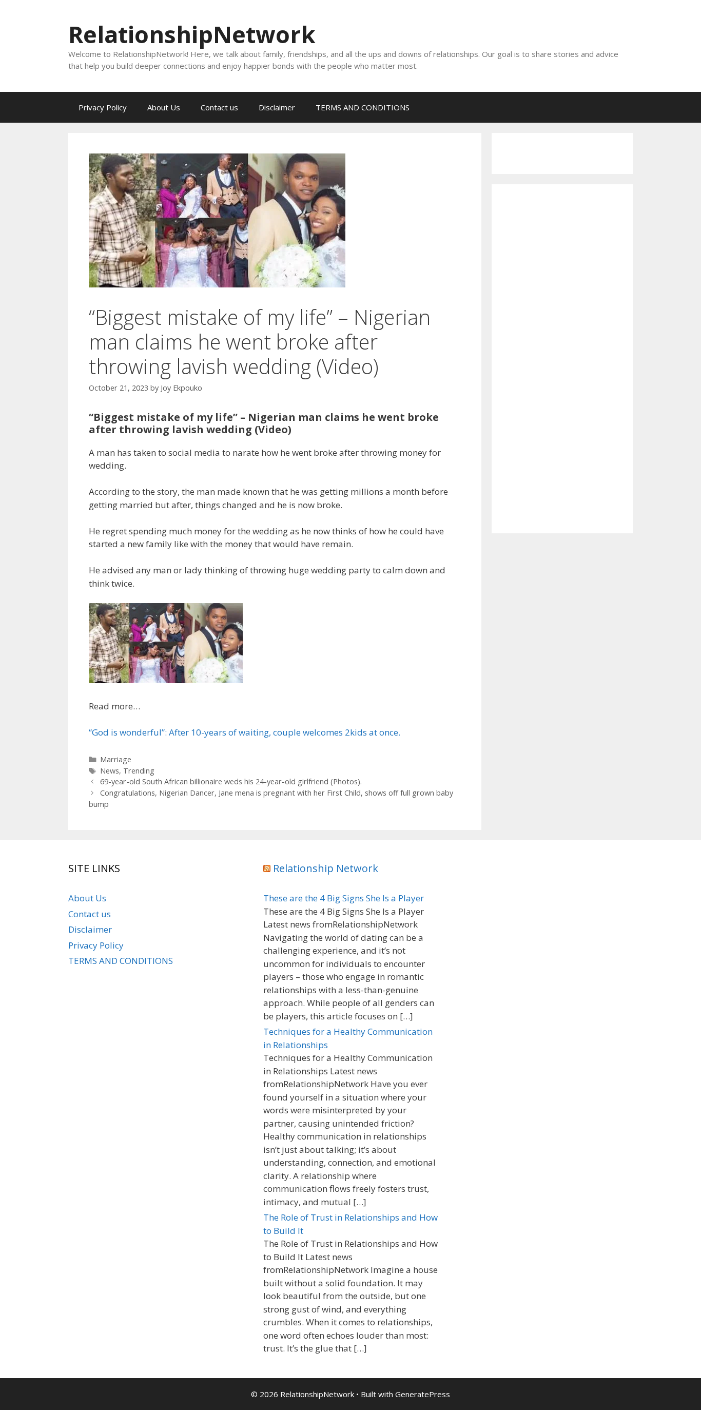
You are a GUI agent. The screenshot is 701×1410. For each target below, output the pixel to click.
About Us (163, 107)
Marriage (115, 759)
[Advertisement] (562, 359)
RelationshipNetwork (192, 34)
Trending (138, 771)
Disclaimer (277, 107)
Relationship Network (325, 868)
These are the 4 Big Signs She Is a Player (343, 898)
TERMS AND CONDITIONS (363, 107)
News (109, 771)
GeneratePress (422, 1394)
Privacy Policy (103, 107)
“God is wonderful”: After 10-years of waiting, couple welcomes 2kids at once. (244, 732)
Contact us (219, 107)
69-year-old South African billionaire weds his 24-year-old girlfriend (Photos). (231, 781)
